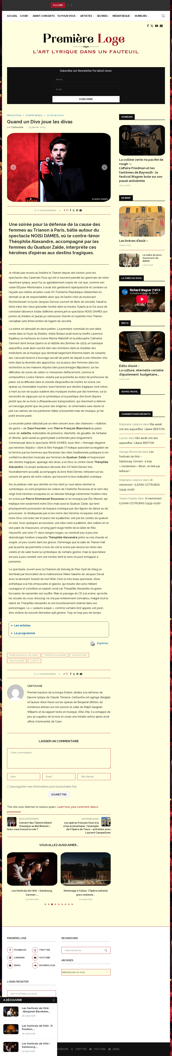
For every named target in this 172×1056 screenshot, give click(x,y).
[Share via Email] (80, 210)
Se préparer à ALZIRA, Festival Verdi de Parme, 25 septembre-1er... (91, 5)
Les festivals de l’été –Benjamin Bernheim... (36, 1010)
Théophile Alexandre (55, 655)
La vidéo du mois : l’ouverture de (153, 258)
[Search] (163, 16)
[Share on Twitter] (73, 210)
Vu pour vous (66, 16)
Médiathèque (121, 16)
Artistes (86, 16)
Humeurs (141, 16)
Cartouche (17, 127)
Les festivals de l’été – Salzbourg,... (36, 1045)
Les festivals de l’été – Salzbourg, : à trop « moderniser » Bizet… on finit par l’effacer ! (139, 461)
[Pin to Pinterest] (77, 210)
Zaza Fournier (16, 661)
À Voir (24, 16)
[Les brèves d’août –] (142, 221)
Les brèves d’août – (133, 240)
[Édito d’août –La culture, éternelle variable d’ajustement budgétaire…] (142, 346)
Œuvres (102, 16)
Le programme (24, 633)
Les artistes (22, 625)
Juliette (34, 661)
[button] (68, 5)
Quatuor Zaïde (79, 655)
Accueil (12, 16)
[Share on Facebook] (70, 210)
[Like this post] (67, 210)
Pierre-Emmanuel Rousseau (23, 655)
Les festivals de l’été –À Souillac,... (37, 1027)
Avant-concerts (44, 16)
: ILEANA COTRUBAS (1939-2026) (139, 484)
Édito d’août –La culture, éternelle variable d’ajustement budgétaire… (141, 370)
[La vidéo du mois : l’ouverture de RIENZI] (129, 260)
